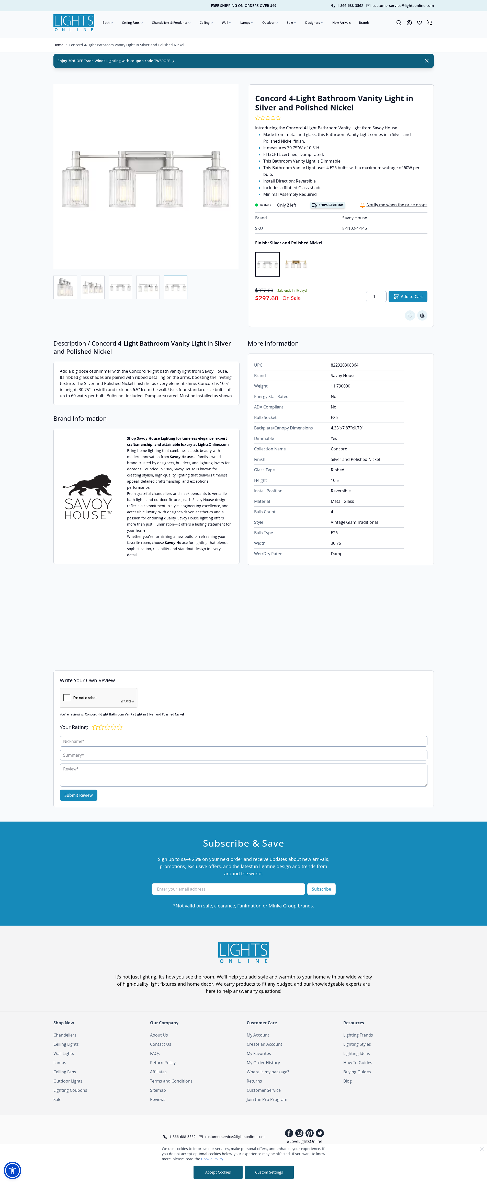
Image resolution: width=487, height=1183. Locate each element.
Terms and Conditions (171, 1081)
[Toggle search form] (399, 23)
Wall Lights (63, 1053)
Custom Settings (269, 1172)
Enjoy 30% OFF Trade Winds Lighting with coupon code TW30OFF (114, 60)
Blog (347, 1081)
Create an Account (264, 1044)
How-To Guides (357, 1062)
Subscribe (321, 889)
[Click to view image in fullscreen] (146, 176)
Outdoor (268, 22)
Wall (225, 22)
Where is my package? (268, 1072)
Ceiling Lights (66, 1044)
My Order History (263, 1062)
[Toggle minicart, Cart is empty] (430, 23)
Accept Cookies (218, 1172)
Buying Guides (357, 1072)
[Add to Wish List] (410, 315)
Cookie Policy (212, 1158)
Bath (106, 22)
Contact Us (160, 1044)
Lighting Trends (358, 1035)
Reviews (157, 1099)
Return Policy (163, 1062)
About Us (159, 1035)
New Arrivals (341, 22)
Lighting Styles (357, 1044)
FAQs (155, 1053)
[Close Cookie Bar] (482, 1149)
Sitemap (158, 1090)
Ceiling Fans (131, 22)
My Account (258, 1035)
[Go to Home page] (73, 22)
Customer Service (264, 1090)
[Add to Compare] (422, 315)
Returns (254, 1081)
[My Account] (409, 23)
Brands (364, 22)
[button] (12, 1170)
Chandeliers (64, 1035)
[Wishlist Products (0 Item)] (419, 23)
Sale (290, 22)
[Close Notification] (427, 61)
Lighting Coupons (70, 1090)
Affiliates (158, 1072)
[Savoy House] (87, 496)
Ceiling (205, 22)
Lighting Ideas (356, 1053)
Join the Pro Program (267, 1099)
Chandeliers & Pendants (169, 22)
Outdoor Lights (68, 1081)
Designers (312, 22)
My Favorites (259, 1053)
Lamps (245, 22)
